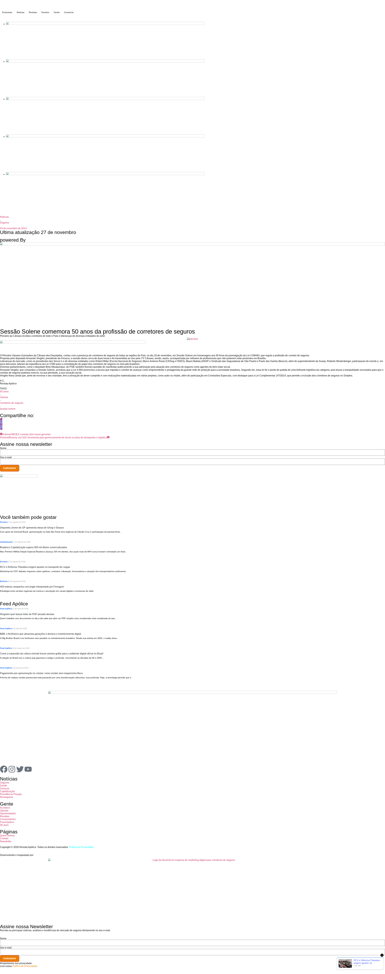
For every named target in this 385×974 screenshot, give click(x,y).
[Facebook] (4, 769)
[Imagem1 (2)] (105, 136)
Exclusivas (7, 12)
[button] (1, 17)
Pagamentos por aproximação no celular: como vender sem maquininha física (41, 673)
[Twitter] (20, 769)
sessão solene (7, 409)
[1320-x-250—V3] (105, 24)
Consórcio (69, 12)
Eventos (45, 12)
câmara (4, 397)
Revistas (33, 12)
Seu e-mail (6, 457)
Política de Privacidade (81, 847)
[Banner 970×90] (73, 342)
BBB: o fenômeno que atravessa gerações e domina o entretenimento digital (40, 634)
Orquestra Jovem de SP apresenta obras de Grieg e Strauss (32, 527)
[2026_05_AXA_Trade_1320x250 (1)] (105, 61)
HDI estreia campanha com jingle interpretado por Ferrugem (32, 586)
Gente (57, 12)
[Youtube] (28, 769)
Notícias (20, 12)
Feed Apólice (6, 609)
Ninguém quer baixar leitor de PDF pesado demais (27, 614)
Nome (3, 448)
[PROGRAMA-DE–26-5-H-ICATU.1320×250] (105, 99)
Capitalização (6, 542)
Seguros (4, 222)
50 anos (4, 391)
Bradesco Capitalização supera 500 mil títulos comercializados (33, 547)
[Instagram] (12, 769)
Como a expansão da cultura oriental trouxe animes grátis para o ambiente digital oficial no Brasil (51, 653)
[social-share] (1, 419)
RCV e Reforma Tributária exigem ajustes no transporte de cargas (35, 567)
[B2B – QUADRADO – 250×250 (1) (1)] (19, 476)
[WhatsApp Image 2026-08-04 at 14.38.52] (105, 174)
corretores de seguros (11, 403)
